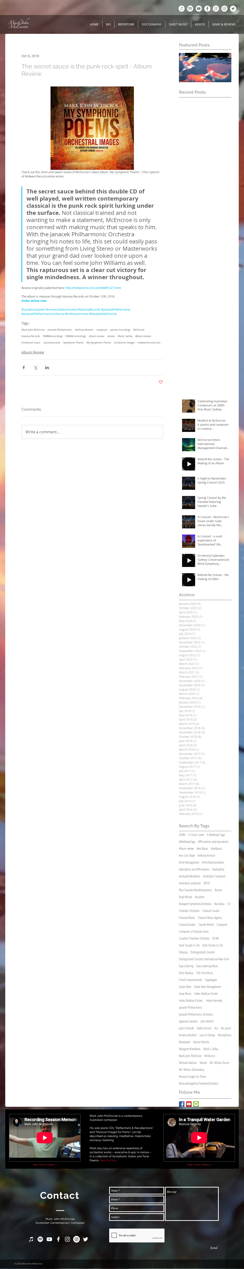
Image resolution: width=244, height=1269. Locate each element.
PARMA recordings (76, 336)
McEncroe (138, 330)
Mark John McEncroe (33, 330)
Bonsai (218, 890)
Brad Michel (185, 897)
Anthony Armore (84, 330)
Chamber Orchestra (189, 911)
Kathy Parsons (204, 1028)
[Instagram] (224, 8)
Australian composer (190, 883)
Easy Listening (186, 966)
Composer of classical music (194, 931)
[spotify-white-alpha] (40, 1239)
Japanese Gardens (188, 1021)
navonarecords (51, 342)
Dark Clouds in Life (212, 945)
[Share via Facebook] (23, 367)
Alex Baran (202, 848)
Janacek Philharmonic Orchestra (196, 1014)
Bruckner (199, 897)
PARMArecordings (53, 336)
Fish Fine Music (204, 973)
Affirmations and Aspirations (213, 841)
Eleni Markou (186, 973)
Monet (203, 1063)
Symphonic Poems (73, 342)
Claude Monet (206, 924)
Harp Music (185, 993)
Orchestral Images (124, 342)
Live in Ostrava (207, 1035)
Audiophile (218, 869)
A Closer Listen (196, 835)
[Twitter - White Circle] (233, 8)
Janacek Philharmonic (60, 330)
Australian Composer (214, 876)
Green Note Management (207, 987)
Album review (143, 336)
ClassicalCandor (187, 924)
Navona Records (30, 336)
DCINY (215, 938)
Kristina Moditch (188, 1035)
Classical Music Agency (210, 917)
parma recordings (120, 330)
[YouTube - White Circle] (199, 8)
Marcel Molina (201, 1042)
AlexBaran (216, 848)
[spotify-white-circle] (190, 8)
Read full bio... (109, 1160)
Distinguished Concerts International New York (204, 959)
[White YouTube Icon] (49, 1239)
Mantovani (184, 1042)
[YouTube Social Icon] (189, 1104)
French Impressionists (190, 980)
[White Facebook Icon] (58, 1239)
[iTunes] (181, 8)
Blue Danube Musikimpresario (195, 890)
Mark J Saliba (125, 336)
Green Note (185, 987)
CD (228, 904)
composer (101, 330)
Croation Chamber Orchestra (194, 938)
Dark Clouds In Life (189, 945)
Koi (216, 1028)
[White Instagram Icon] (67, 1239)
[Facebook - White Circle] (207, 8)
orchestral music (31, 342)
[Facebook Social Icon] (181, 1104)
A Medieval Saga (216, 835)
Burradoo (219, 904)
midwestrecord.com (149, 342)
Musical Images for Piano (192, 1076)
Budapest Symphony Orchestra (195, 904)
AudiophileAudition (189, 876)
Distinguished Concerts (202, 952)
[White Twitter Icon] (85, 1239)
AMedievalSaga (187, 841)
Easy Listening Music (207, 966)
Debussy (183, 952)
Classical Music (187, 917)
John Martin (207, 1021)
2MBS (182, 835)
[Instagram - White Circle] (216, 8)
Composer (222, 924)
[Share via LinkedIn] (47, 367)
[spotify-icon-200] (196, 1104)
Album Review (32, 352)
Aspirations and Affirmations (194, 869)
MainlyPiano (224, 1035)
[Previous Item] (186, 67)
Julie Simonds (186, 1028)
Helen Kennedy (214, 1000)
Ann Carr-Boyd (187, 855)
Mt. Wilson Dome (219, 1063)
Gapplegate (211, 980)
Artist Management (189, 862)
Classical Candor (211, 911)
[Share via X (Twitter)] (35, 367)
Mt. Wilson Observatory (191, 1069)
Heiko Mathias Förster (206, 993)
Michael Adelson (188, 1063)
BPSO (207, 883)
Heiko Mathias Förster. (191, 1000)
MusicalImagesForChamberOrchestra (198, 1083)
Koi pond (226, 1028)
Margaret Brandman (190, 1049)
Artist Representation (213, 862)
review (111, 336)
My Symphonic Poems (98, 342)
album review (96, 336)
